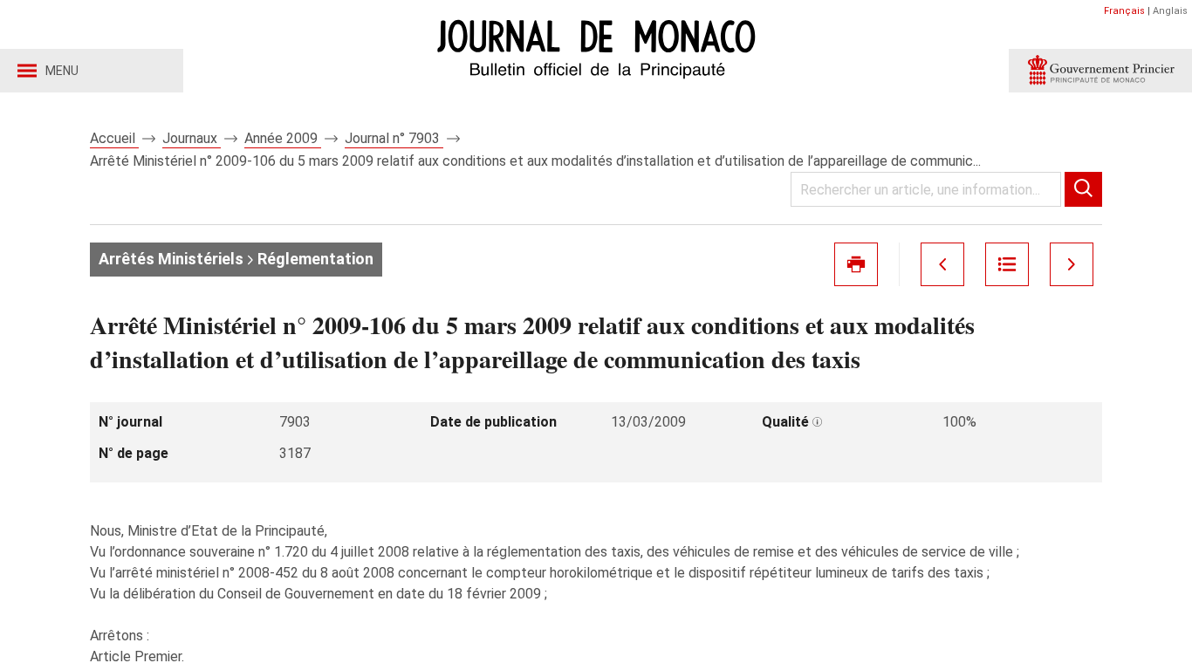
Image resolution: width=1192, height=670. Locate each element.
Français (1124, 11)
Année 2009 (282, 138)
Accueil (114, 138)
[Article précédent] (942, 264)
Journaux (191, 138)
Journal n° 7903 (394, 138)
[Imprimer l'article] (856, 264)
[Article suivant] (1071, 264)
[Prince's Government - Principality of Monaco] (1100, 70)
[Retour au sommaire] (1007, 264)
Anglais (1170, 11)
